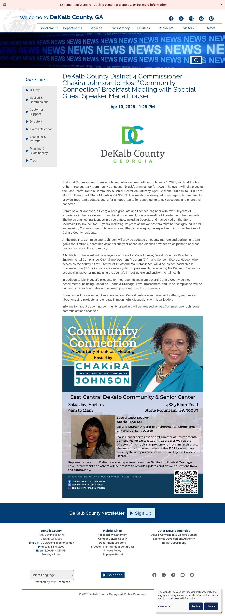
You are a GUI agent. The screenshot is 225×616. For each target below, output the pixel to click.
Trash (34, 160)
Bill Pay (35, 90)
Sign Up (143, 513)
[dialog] (189, 601)
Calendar (114, 575)
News (211, 28)
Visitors (188, 28)
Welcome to (61, 16)
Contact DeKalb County (112, 538)
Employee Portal (112, 554)
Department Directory (112, 542)
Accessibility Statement (112, 534)
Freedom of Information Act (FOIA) (112, 546)
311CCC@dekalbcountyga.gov (55, 542)
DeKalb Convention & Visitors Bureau (174, 534)
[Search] (196, 60)
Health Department (174, 542)
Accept (211, 606)
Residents (166, 28)
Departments (72, 28)
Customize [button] (164, 606)
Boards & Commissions (39, 100)
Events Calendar (41, 129)
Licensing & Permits (38, 139)
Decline (196, 606)
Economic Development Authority (174, 538)
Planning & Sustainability (39, 151)
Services (96, 28)
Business (143, 28)
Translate (63, 582)
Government (49, 28)
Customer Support (36, 112)
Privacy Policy (112, 550)
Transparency (120, 28)
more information (154, 5)
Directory (36, 121)
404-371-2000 (55, 546)
